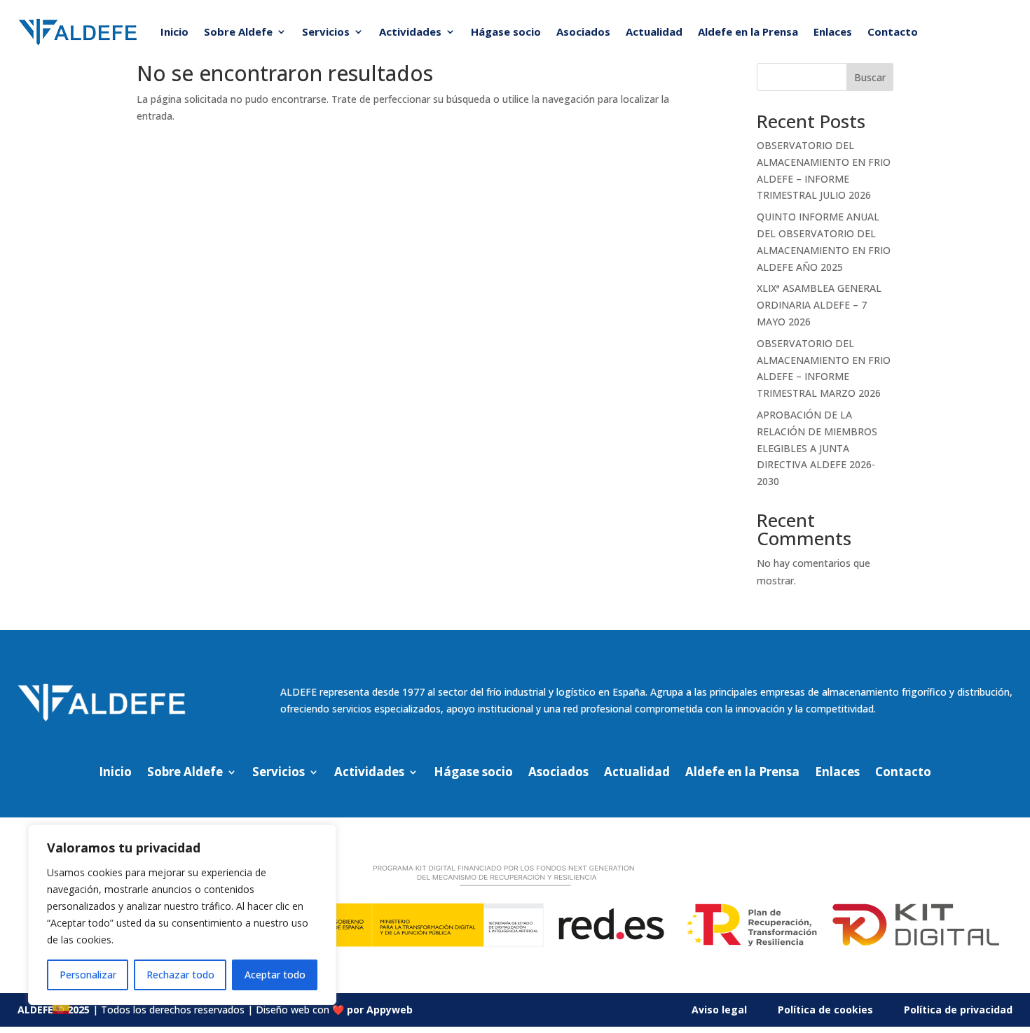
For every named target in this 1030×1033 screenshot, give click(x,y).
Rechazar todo (180, 974)
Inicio (174, 31)
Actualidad (654, 31)
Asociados (583, 31)
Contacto (892, 31)
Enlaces (832, 31)
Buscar (870, 77)
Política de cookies (825, 1009)
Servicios (326, 31)
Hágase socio (506, 31)
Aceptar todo (275, 974)
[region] (182, 914)
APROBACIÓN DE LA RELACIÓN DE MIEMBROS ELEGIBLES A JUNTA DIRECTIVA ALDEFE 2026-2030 (817, 448)
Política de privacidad (958, 1009)
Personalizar (88, 974)
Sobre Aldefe (238, 31)
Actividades (410, 31)
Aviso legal (719, 1009)
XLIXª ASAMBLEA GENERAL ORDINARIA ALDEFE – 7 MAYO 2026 (819, 304)
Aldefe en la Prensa (748, 31)
